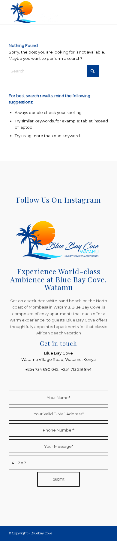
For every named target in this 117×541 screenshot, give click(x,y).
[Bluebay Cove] (48, 12)
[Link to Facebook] (94, 533)
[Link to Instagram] (103, 533)
